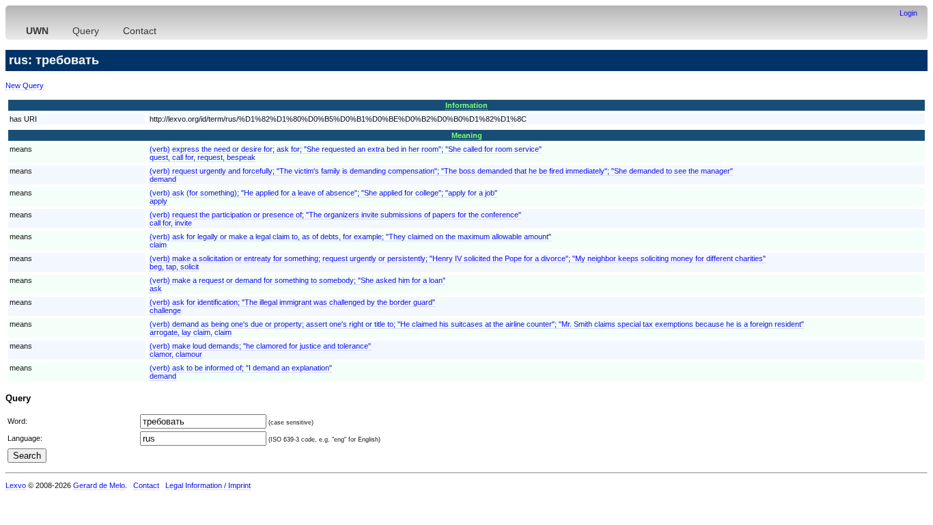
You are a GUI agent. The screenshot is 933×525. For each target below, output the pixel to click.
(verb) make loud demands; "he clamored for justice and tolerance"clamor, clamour (260, 350)
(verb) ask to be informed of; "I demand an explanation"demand (241, 372)
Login (908, 13)
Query (85, 30)
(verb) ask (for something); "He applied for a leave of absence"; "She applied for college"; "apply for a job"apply (323, 197)
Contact (139, 30)
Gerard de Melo (99, 485)
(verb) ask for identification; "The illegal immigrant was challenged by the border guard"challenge (292, 306)
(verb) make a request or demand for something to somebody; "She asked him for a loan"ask (297, 284)
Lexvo (15, 485)
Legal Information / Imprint (208, 485)
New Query (24, 85)
